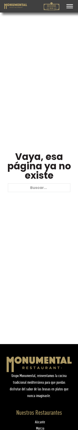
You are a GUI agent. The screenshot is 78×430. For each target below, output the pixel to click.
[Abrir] (69, 6)
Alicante (40, 422)
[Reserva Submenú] (57, 6)
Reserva (51, 9)
